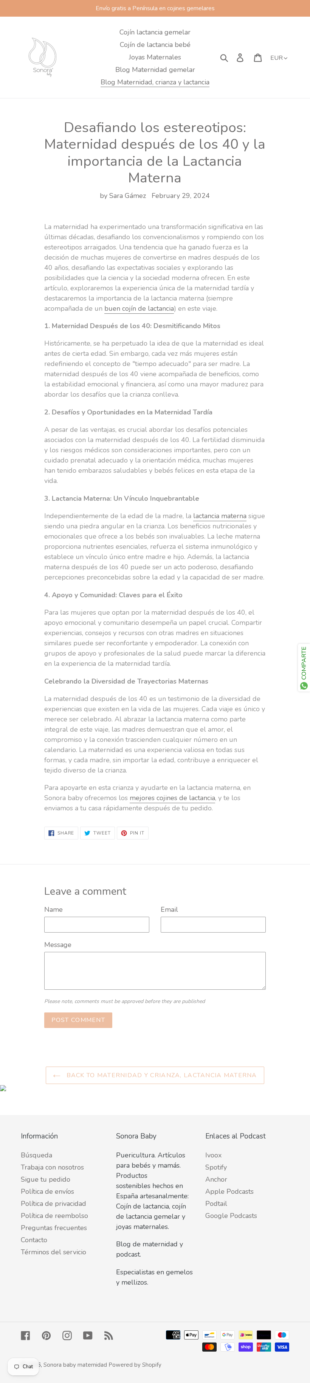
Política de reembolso (54, 1215)
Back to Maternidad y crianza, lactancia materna (160, 1075)
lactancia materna (219, 515)
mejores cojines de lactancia (172, 797)
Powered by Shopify (135, 1365)
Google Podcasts (231, 1215)
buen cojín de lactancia (139, 308)
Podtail (216, 1203)
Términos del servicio (53, 1252)
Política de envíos (47, 1191)
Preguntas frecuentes (54, 1227)
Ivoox (213, 1155)
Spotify (216, 1167)
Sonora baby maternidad (75, 1365)
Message (57, 944)
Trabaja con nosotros (52, 1167)
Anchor (216, 1179)
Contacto (34, 1239)
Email (169, 909)
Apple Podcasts (229, 1191)
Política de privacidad (53, 1203)
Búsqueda (36, 1155)
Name (53, 909)
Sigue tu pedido (45, 1179)
